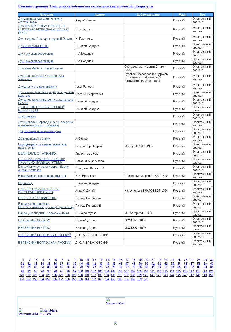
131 (87, 275)
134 (106, 275)
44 (107, 263)
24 (172, 260)
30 (211, 260)
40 (81, 263)
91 (22, 271)
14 (107, 260)
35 (48, 263)
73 (100, 267)
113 (165, 271)
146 (184, 275)
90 (211, 267)
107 (126, 271)
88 (198, 267)
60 (211, 263)
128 (67, 275)
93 (35, 271)
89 (205, 267)
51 (153, 263)
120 (211, 271)
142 (158, 275)
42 (94, 263)
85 (179, 267)
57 (192, 263)
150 (211, 275)
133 (100, 275)
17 (127, 260)
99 (74, 271)
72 (94, 267)
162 (93, 279)
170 (145, 279)
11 (87, 260)
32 (29, 263)
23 (166, 260)
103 (100, 271)
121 (21, 275)
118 (198, 271)
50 (146, 263)
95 (48, 271)
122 (28, 275)
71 (87, 267)
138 (132, 275)
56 (185, 263)
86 (185, 267)
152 (28, 279)
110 (145, 271)
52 (159, 263)
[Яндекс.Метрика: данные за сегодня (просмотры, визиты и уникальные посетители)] (115, 300)
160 (80, 279)
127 (60, 275)
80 (146, 267)
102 (93, 271)
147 (191, 275)
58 (198, 263)
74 (107, 267)
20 (146, 260)
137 (126, 275)
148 (198, 275)
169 (139, 279)
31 (22, 263)
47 (127, 263)
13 (100, 260)
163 (100, 279)
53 (166, 263)
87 (192, 267)
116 (185, 271)
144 (171, 275)
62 (29, 267)
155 (48, 279)
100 (80, 271)
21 (153, 260)
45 (114, 263)
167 (126, 279)
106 (119, 271)
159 (74, 279)
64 (42, 267)
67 (61, 267)
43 (100, 263)
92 (29, 271)
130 (80, 275)
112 (159, 271)
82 (159, 267)
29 (205, 260)
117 (191, 271)
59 (205, 263)
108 (132, 271)
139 (139, 275)
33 (35, 263)
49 (140, 263)
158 (67, 279)
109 (139, 271)
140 (145, 275)
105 (113, 271)
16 (120, 260)
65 (48, 267)
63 (35, 267)
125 (48, 275)
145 (178, 275)
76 (120, 267)
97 (61, 271)
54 (172, 263)
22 (159, 260)
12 (94, 260)
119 (204, 271)
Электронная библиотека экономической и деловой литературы (101, 6)
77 (127, 267)
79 (140, 267)
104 (106, 271)
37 (61, 263)
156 (54, 279)
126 (54, 275)
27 (192, 260)
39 (74, 263)
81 (153, 267)
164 (106, 279)
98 (68, 271)
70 (81, 267)
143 (165, 275)
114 (172, 271)
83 (166, 267)
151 (21, 279)
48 (133, 263)
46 (120, 263)
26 (185, 260)
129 (74, 275)
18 (133, 260)
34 (42, 263)
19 (140, 260)
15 (114, 260)
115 (178, 271)
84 (172, 267)
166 (119, 279)
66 (55, 267)
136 (119, 275)
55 (179, 263)
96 (55, 271)
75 (114, 267)
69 (74, 267)
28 (198, 260)
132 (93, 275)
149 (204, 275)
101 (87, 271)
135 (113, 275)
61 (22, 267)
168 (132, 279)
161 (87, 279)
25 (179, 260)
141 (152, 275)
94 (42, 271)
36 (55, 263)
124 (41, 275)
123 (34, 275)
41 (87, 263)
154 (41, 279)
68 (68, 267)
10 (81, 260)
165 (113, 279)
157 (60, 279)
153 (34, 279)
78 (133, 267)
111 (152, 271)
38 (68, 263)
